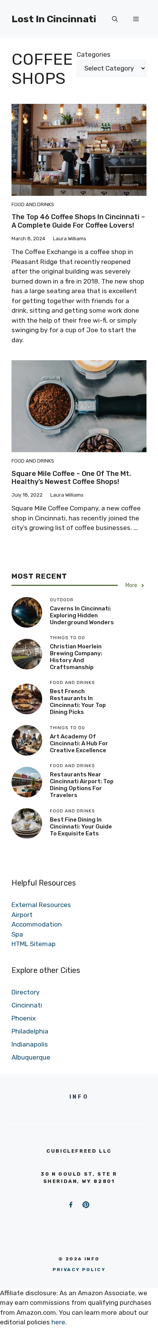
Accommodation (37, 924)
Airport (22, 915)
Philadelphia (30, 1031)
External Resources (41, 905)
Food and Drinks (33, 204)
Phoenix (24, 1018)
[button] (114, 19)
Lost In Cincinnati (54, 19)
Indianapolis (30, 1044)
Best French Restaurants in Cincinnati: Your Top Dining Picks (78, 701)
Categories (93, 54)
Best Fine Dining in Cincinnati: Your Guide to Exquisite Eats (81, 826)
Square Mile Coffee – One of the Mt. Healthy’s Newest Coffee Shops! (71, 477)
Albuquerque (31, 1057)
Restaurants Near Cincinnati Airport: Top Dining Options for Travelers (82, 785)
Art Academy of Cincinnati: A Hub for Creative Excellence (79, 743)
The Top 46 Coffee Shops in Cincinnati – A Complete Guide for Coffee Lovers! (78, 221)
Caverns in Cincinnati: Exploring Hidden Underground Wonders (82, 615)
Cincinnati (27, 1005)
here (58, 1322)
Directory (26, 992)
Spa (17, 934)
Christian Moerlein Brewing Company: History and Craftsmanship (76, 657)
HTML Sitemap (34, 944)
